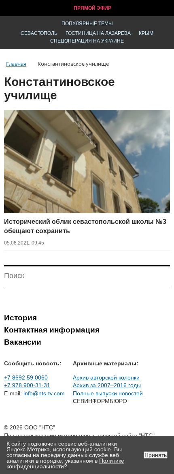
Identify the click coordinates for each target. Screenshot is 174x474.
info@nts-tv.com (44, 393)
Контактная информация (52, 330)
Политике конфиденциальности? (65, 463)
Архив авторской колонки (106, 377)
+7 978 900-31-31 (27, 385)
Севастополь (39, 33)
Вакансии (22, 342)
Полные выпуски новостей (108, 393)
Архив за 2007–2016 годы (107, 385)
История (20, 317)
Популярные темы (87, 23)
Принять (155, 455)
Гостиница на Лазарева (98, 33)
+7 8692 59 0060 (26, 377)
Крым (146, 33)
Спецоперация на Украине (87, 41)
